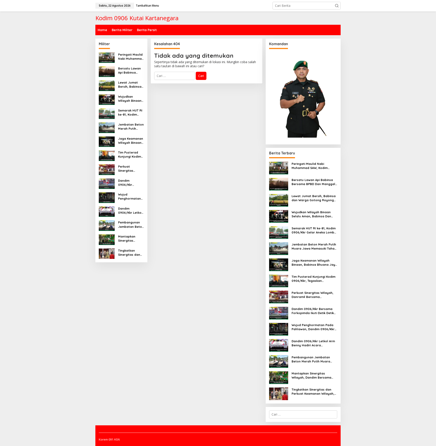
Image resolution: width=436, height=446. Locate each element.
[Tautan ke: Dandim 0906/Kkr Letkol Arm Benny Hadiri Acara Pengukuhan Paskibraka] (107, 211)
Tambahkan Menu (147, 5)
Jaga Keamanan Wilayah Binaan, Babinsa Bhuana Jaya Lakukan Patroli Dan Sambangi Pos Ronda (130, 141)
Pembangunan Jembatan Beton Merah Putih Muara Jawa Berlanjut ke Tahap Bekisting (131, 224)
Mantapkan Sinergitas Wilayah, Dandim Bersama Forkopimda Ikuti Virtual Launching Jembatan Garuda (131, 239)
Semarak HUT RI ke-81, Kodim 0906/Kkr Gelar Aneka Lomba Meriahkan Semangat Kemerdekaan (130, 112)
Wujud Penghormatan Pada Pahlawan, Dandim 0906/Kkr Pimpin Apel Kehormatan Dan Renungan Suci (131, 197)
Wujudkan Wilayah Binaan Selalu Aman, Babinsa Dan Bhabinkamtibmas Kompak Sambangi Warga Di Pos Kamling (131, 99)
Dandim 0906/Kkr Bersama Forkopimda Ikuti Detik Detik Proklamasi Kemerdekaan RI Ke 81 (131, 183)
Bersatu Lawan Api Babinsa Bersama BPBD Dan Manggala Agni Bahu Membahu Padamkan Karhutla (129, 70)
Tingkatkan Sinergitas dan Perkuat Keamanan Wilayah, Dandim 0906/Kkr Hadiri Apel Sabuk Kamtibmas (130, 253)
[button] (337, 6)
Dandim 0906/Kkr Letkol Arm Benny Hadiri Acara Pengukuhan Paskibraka (130, 211)
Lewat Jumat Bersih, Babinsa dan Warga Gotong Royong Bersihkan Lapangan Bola (130, 85)
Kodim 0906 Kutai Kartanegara (136, 18)
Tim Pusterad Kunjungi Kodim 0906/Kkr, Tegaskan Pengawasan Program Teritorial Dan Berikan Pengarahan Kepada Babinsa (130, 155)
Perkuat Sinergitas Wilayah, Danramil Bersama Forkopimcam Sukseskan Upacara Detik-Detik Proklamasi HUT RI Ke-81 (130, 169)
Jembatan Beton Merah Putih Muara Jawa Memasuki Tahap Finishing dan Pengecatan (131, 127)
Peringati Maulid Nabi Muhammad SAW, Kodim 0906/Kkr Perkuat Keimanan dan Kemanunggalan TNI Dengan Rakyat (131, 57)
